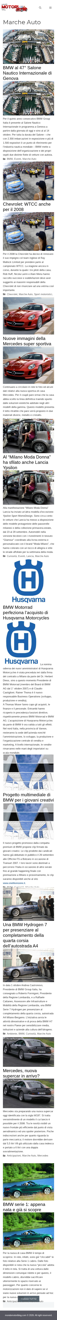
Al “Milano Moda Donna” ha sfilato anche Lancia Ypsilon (27, 462)
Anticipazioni (14, 1155)
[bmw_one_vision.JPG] (28, 839)
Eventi (17, 159)
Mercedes (42, 1155)
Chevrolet (12, 294)
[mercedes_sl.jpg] (28, 383)
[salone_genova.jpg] (28, 114)
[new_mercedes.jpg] (28, 1107)
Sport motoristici (43, 294)
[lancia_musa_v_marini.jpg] (28, 503)
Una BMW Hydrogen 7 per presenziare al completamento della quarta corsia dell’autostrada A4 (25, 935)
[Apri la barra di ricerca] (40, 8)
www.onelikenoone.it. (14, 883)
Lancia (30, 556)
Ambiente (12, 1033)
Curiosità (12, 556)
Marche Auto (29, 159)
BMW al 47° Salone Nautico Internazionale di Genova (27, 73)
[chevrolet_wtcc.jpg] (28, 250)
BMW (10, 159)
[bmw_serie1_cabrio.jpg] (28, 1249)
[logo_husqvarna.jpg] (21, 664)
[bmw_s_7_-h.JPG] (28, 981)
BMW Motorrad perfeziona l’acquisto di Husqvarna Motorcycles (26, 612)
